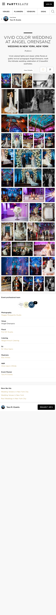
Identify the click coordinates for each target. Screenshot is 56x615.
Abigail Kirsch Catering (10, 341)
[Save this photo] (8, 76)
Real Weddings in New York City (13, 399)
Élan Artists (5, 357)
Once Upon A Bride (8, 366)
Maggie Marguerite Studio (11, 315)
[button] (11, 315)
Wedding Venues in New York (12, 395)
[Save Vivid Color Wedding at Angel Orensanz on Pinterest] (50, 69)
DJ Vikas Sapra (7, 349)
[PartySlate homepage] (17, 4)
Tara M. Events (15, 20)
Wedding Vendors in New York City (14, 392)
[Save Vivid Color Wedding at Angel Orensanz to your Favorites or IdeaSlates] (43, 69)
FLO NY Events (7, 332)
